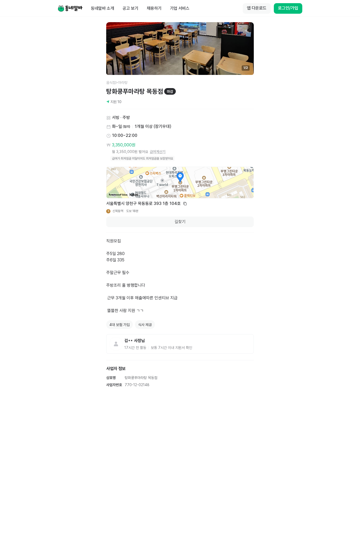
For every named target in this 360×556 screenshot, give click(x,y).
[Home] (70, 8)
